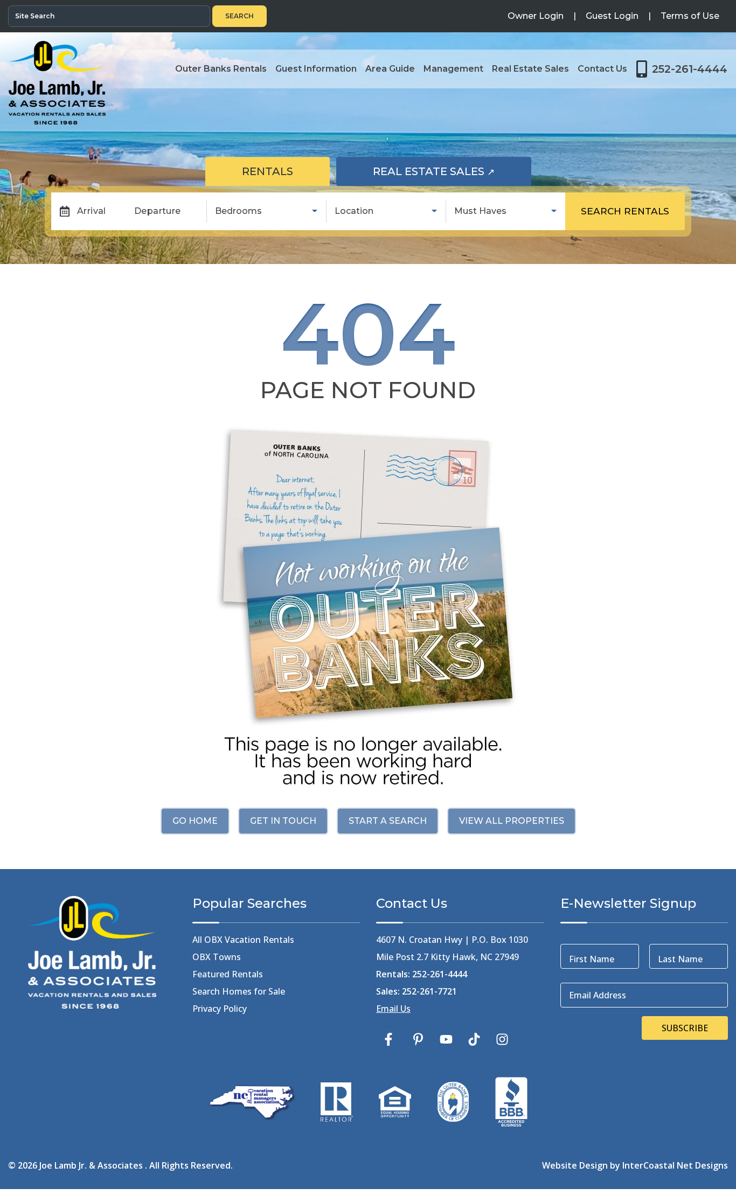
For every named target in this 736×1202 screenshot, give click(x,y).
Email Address (597, 995)
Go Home (195, 821)
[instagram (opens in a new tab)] (502, 1039)
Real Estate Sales (452, 171)
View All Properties (511, 821)
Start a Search (388, 821)
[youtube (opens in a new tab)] (446, 1039)
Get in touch (283, 821)
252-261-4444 (439, 974)
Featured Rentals (227, 974)
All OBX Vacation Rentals (243, 940)
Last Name (680, 959)
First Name (591, 959)
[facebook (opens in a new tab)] (390, 1039)
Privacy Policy (219, 1009)
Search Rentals (625, 211)
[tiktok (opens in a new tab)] (474, 1039)
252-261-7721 (429, 991)
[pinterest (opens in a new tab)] (418, 1039)
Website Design (575, 1165)
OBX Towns (216, 957)
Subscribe (685, 1028)
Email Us (393, 1009)
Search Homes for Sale (238, 991)
